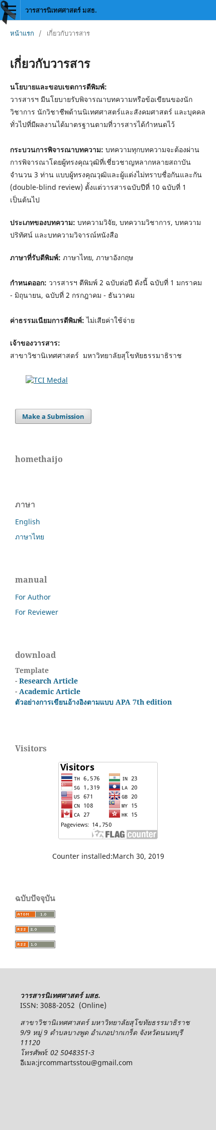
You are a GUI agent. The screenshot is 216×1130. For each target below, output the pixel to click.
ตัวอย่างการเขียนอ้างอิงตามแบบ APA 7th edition (93, 702)
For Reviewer (36, 612)
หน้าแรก (22, 33)
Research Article (47, 681)
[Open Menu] (10, 10)
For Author (33, 597)
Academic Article (49, 691)
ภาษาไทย (29, 536)
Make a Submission (53, 416)
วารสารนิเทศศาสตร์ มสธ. (61, 10)
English (27, 521)
